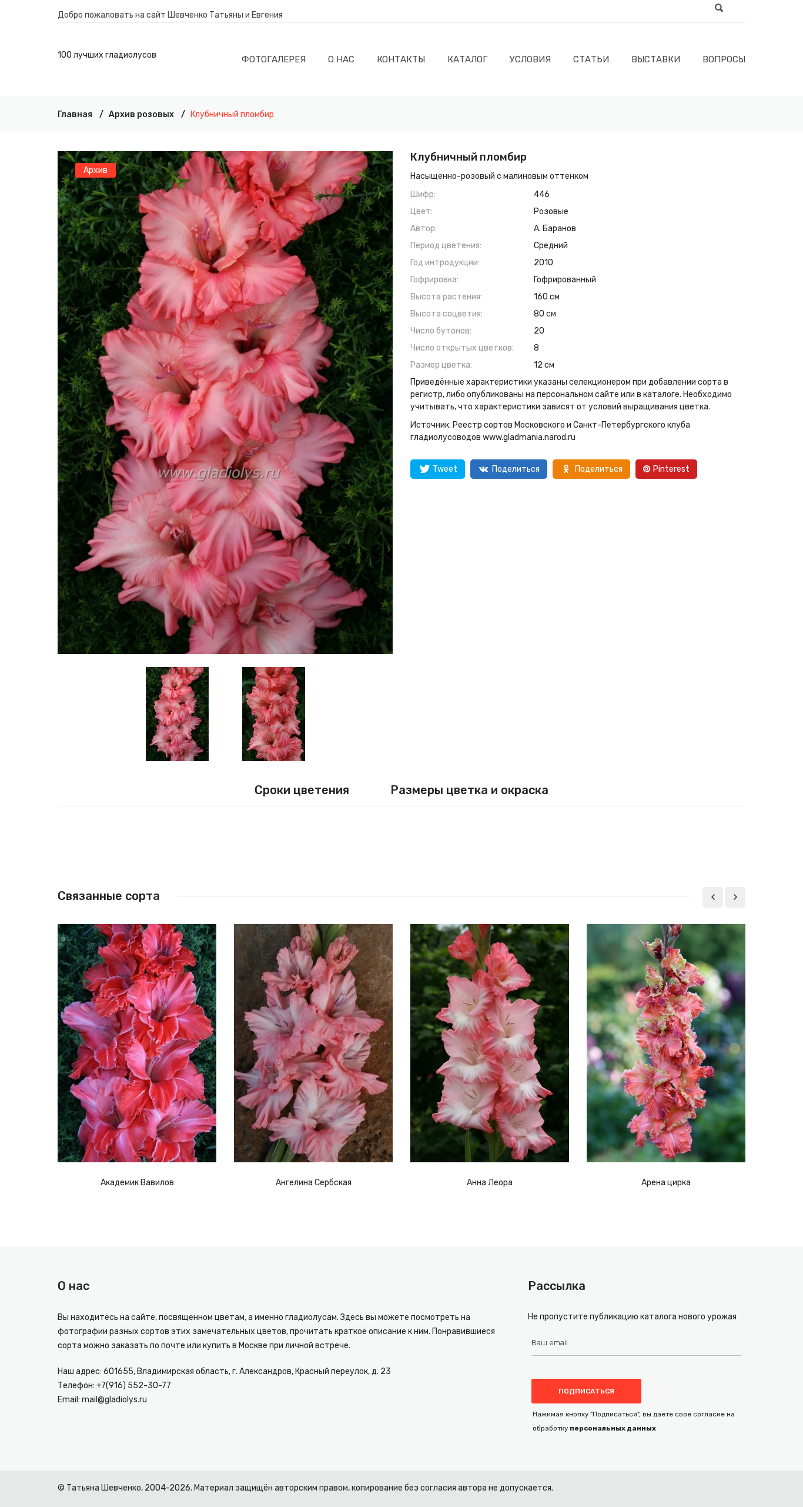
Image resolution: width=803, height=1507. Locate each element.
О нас (341, 59)
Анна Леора (490, 1183)
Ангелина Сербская (314, 1183)
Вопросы (723, 59)
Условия (530, 59)
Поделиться (516, 469)
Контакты (401, 59)
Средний (551, 246)
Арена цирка (666, 1183)
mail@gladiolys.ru (114, 1400)
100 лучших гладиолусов (107, 55)
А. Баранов (555, 229)
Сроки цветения (302, 790)
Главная (75, 114)
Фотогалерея (274, 59)
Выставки (655, 59)
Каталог (467, 59)
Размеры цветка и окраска (469, 790)
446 (542, 194)
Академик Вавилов (137, 1183)
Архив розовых (141, 114)
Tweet (445, 469)
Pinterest (671, 469)
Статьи (591, 59)
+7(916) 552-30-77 (133, 1386)
